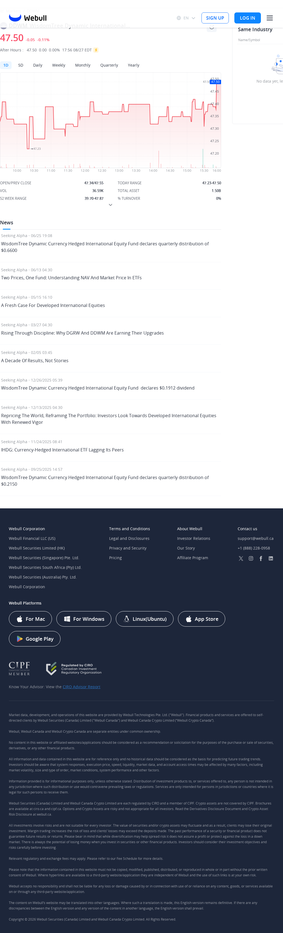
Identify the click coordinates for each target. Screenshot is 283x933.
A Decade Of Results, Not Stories (35, 361)
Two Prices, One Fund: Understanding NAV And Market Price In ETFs (71, 278)
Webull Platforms (25, 603)
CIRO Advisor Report (81, 686)
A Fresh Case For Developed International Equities (53, 305)
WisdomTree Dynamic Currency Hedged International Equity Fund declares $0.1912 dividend (98, 388)
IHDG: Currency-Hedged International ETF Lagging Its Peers (62, 450)
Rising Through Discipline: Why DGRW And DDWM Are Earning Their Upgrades (82, 333)
